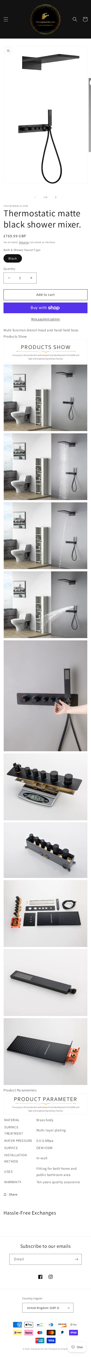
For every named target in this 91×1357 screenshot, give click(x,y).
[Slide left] (35, 197)
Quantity (9, 269)
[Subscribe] (76, 1259)
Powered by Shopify (58, 1348)
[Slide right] (56, 197)
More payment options (45, 319)
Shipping (24, 242)
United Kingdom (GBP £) (43, 1308)
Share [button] (13, 1194)
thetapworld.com (39, 1348)
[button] (6, 19)
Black (12, 258)
